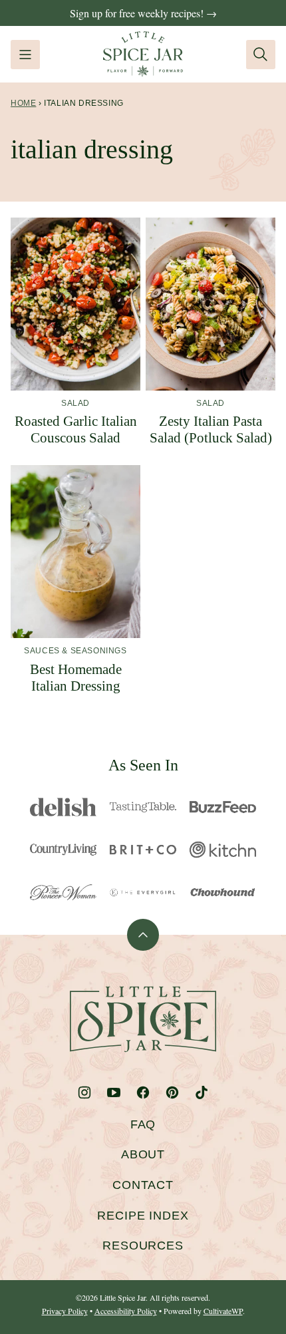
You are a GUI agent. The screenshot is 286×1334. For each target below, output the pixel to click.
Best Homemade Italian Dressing (76, 677)
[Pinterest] (172, 1092)
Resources (143, 1245)
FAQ (143, 1124)
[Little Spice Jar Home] (143, 54)
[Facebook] (143, 1092)
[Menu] (25, 54)
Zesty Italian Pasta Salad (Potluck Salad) (211, 429)
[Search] (260, 54)
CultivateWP (223, 1310)
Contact (143, 1185)
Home (23, 103)
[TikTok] (201, 1092)
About (143, 1154)
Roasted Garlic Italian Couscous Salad (76, 429)
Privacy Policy (65, 1310)
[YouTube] (113, 1092)
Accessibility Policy (125, 1310)
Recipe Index (143, 1215)
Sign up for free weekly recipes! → (143, 13)
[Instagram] (84, 1092)
